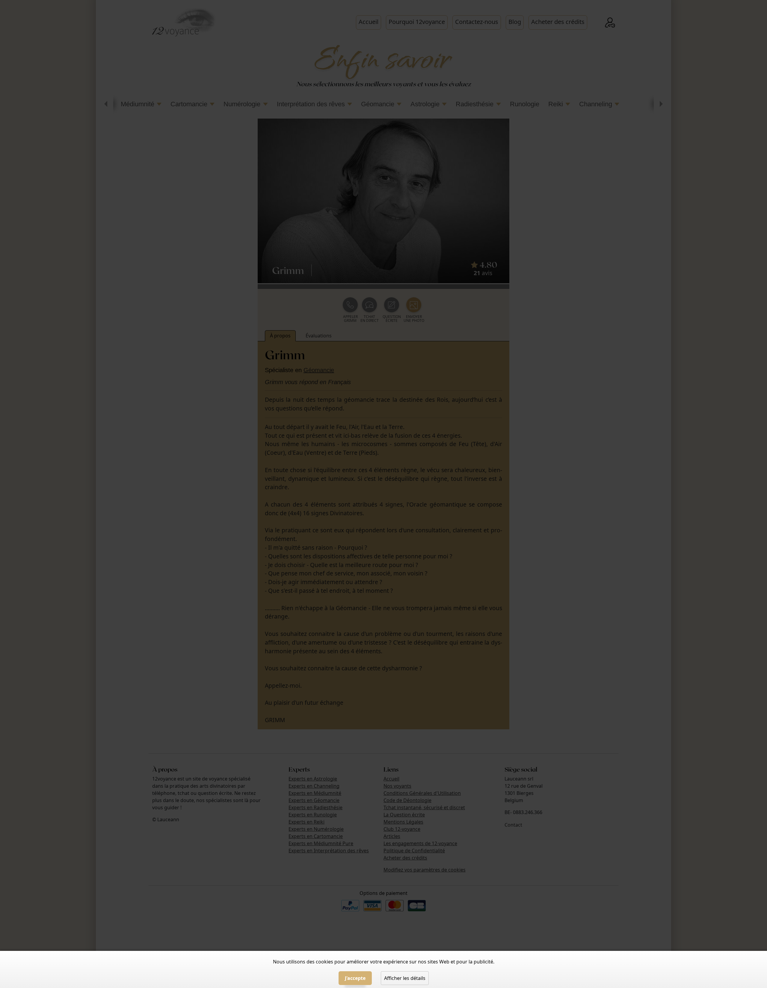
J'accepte (355, 978)
